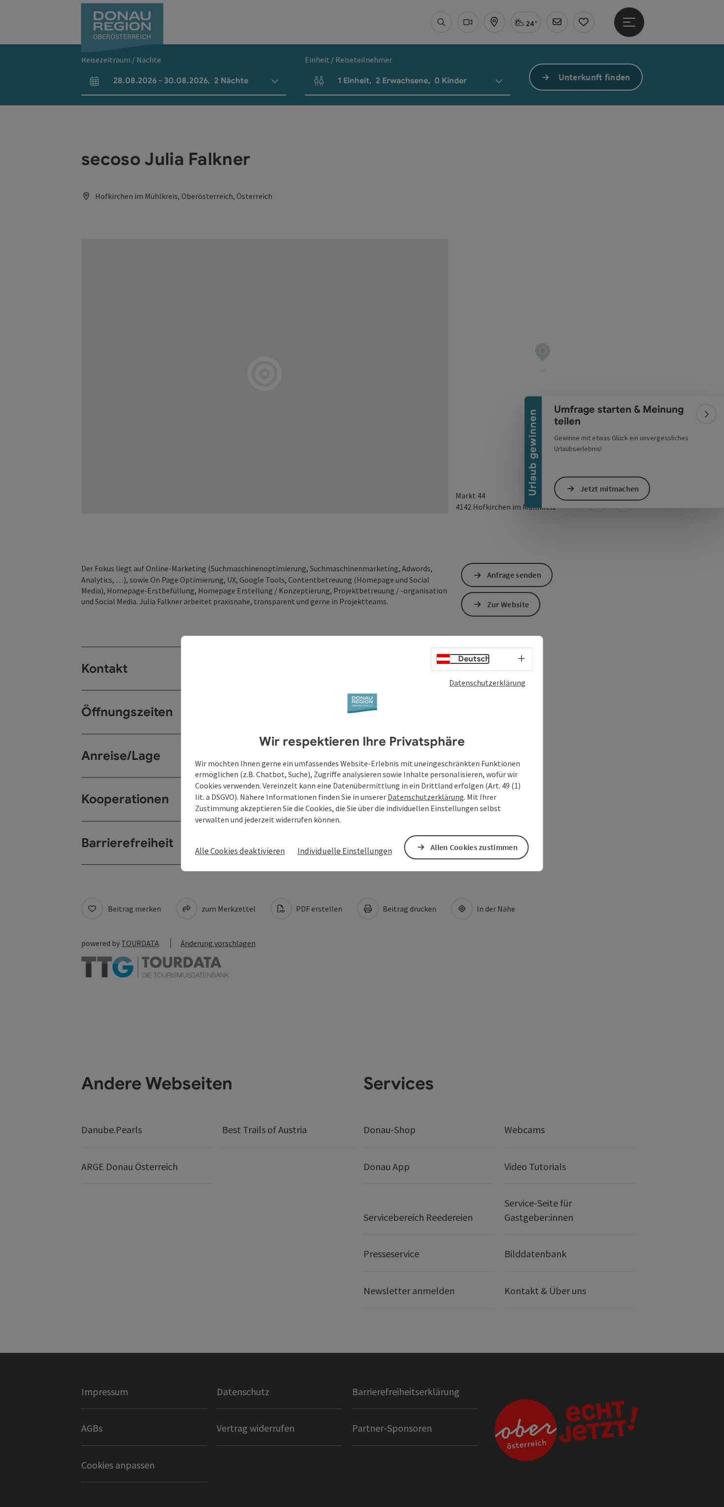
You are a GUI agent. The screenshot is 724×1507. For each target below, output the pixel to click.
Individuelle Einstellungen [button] (344, 851)
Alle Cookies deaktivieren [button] (240, 851)
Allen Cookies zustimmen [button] (474, 847)
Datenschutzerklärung (487, 683)
